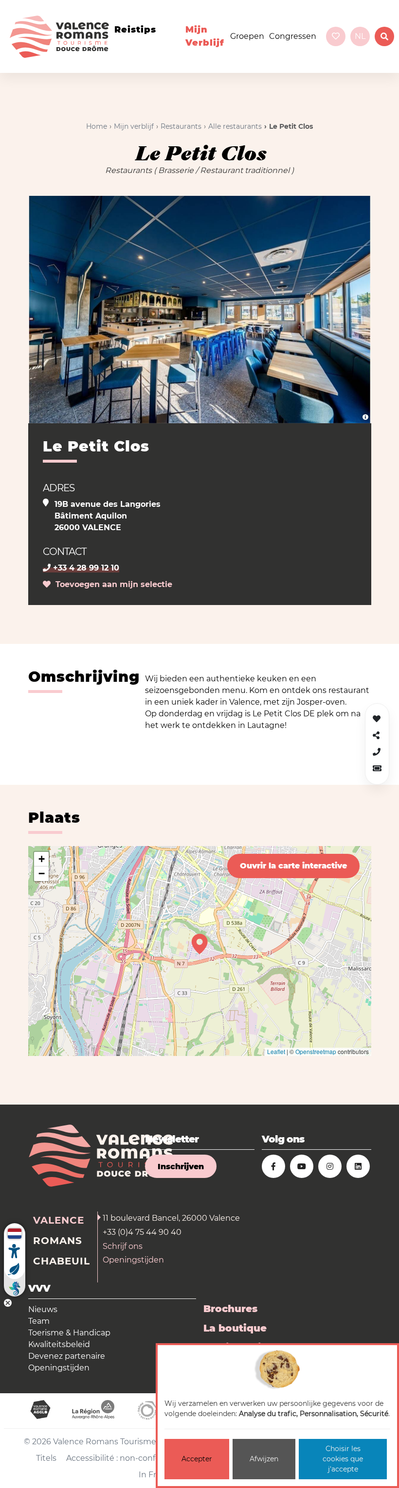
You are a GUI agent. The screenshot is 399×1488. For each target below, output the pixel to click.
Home (96, 126)
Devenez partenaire (66, 1356)
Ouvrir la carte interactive (293, 865)
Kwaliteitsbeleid (59, 1344)
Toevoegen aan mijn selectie (111, 584)
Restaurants (181, 126)
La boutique (235, 1328)
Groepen (247, 36)
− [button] (41, 873)
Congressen (292, 36)
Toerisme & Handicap (69, 1332)
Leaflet (276, 1051)
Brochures (230, 1309)
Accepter (196, 1458)
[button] (377, 768)
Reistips (135, 29)
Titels (46, 1458)
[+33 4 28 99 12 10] (377, 752)
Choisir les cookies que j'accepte (343, 1458)
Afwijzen (264, 1458)
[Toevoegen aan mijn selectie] (377, 719)
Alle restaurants (235, 126)
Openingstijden (133, 1259)
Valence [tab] (58, 1220)
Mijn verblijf (204, 36)
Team (39, 1321)
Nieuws (42, 1309)
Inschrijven (181, 1166)
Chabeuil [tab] (61, 1261)
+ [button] (41, 859)
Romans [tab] (57, 1240)
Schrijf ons (123, 1246)
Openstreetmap (315, 1051)
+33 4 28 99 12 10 (85, 567)
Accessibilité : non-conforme (121, 1458)
